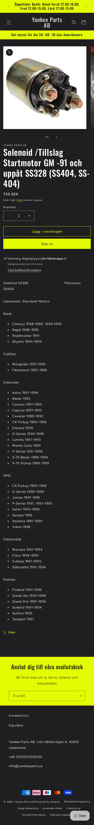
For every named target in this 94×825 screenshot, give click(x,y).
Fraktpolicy (73, 808)
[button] (9, 22)
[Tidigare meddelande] (8, 6)
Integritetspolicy (28, 808)
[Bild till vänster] (37, 137)
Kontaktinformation (34, 814)
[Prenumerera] (80, 696)
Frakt (19, 200)
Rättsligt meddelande (63, 814)
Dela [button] (11, 632)
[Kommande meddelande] (86, 6)
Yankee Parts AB (24, 801)
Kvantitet (9, 207)
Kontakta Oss (19, 716)
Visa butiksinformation (24, 270)
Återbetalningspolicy (77, 801)
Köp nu (47, 244)
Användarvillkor (52, 808)
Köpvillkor (16, 725)
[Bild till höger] (56, 137)
